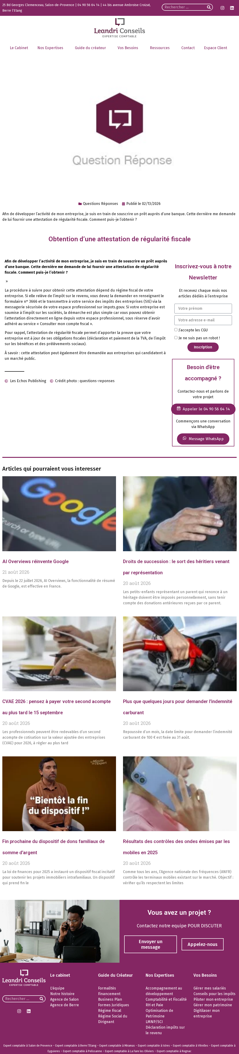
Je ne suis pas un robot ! (199, 338)
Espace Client (215, 48)
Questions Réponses (100, 203)
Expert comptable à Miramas (117, 1045)
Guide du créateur (90, 48)
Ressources (160, 48)
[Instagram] (222, 8)
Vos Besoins (128, 48)
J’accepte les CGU (193, 330)
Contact (188, 48)
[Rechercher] (208, 7)
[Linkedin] (232, 8)
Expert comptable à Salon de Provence (28, 1045)
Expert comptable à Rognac (174, 1051)
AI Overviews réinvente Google (35, 561)
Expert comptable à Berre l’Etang (75, 1045)
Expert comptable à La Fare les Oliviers (129, 1051)
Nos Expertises (50, 48)
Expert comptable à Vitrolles (190, 1045)
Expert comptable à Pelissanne (82, 1051)
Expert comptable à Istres (154, 1045)
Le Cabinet (19, 48)
